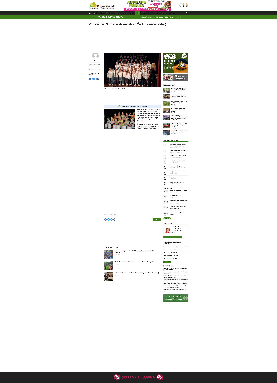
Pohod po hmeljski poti (175, 166)
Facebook (90, 79)
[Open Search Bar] (186, 13)
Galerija (102, 13)
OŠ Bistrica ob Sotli (95, 73)
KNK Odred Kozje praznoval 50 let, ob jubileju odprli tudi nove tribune (179, 125)
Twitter (92, 79)
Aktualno (108, 13)
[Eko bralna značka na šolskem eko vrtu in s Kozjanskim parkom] (108, 269)
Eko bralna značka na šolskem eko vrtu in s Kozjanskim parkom (135, 262)
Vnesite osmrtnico (177, 236)
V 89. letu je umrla (176, 228)
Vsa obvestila (167, 261)
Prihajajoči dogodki (171, 140)
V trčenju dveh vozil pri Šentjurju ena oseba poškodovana (179, 131)
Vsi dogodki (167, 218)
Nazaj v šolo (173, 172)
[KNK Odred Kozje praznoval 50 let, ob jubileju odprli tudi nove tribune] (166, 125)
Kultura (125, 13)
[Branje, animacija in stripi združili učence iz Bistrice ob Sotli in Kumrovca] (108, 258)
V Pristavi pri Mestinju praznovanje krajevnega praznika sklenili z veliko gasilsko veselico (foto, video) (179, 117)
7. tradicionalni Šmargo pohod (177, 160)
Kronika (150, 13)
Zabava (131, 13)
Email (98, 79)
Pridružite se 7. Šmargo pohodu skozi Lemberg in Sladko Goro (179, 89)
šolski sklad (91, 74)
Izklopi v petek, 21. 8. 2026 (170, 252)
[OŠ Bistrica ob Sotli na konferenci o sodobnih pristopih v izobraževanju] (108, 280)
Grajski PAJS (173, 177)
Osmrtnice (163, 13)
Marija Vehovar (177, 230)
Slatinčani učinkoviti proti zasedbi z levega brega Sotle (178, 95)
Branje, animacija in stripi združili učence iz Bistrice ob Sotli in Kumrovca (135, 251)
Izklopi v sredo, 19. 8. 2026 (170, 258)
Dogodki (95, 13)
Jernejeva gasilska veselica (177, 182)
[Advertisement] (132, 96)
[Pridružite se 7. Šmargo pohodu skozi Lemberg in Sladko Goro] (166, 90)
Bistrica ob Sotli (94, 69)
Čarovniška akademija (175, 195)
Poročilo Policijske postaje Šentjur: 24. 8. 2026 (175, 247)
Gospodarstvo (117, 13)
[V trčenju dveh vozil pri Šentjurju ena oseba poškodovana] (166, 132)
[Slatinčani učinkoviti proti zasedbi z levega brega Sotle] (166, 96)
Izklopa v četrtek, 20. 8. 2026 (170, 255)
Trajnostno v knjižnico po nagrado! (178, 190)
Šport (156, 13)
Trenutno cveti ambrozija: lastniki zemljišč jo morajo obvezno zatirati (179, 103)
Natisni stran (156, 219)
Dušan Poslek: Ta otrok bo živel (178, 155)
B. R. (95, 60)
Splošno (144, 13)
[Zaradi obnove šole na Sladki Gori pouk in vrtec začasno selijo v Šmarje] (166, 110)
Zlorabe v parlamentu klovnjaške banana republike (175, 279)
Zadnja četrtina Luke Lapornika (178, 150)
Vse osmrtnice (167, 236)
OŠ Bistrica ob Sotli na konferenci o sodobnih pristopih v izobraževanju (137, 273)
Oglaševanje (172, 13)
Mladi (137, 13)
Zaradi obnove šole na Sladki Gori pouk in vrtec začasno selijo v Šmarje (179, 110)
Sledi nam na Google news (95, 79)
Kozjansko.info (90, 13)
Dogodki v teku (167, 188)
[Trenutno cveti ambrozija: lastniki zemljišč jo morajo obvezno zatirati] (166, 103)
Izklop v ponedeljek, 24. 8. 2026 (171, 250)
